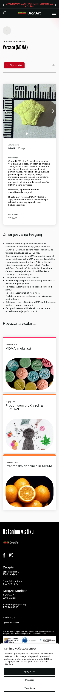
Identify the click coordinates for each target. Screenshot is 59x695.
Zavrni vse (29, 688)
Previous (6, 111)
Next (53, 111)
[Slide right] (55, 5)
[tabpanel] (29, 111)
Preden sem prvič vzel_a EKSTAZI (24, 407)
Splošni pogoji (9, 617)
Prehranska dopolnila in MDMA (29, 466)
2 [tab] (30, 134)
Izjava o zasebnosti (11, 623)
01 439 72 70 (11, 583)
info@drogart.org (13, 581)
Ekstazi (7, 41)
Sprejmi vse (29, 671)
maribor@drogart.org (15, 604)
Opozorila (18, 41)
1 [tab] (26, 134)
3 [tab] (33, 134)
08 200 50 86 (11, 607)
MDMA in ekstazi (18, 348)
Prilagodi (29, 680)
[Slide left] (3, 5)
